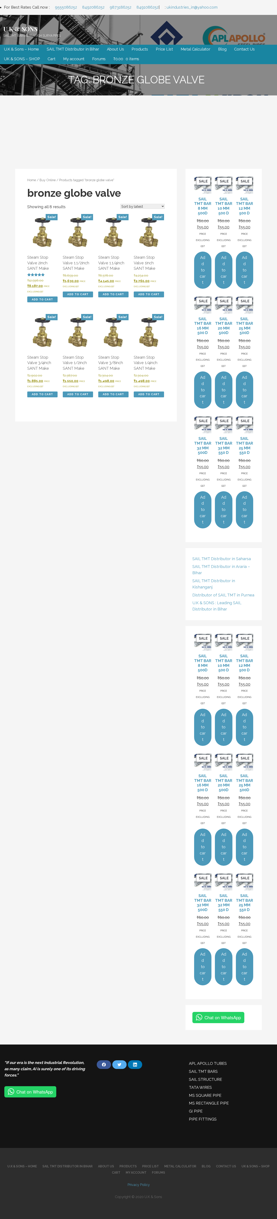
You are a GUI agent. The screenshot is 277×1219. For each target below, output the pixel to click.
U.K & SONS (20, 29)
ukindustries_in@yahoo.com (192, 7)
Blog (222, 49)
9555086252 (66, 7)
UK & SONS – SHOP (22, 59)
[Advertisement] (138, 128)
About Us (115, 49)
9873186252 (120, 7)
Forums (99, 59)
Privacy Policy (138, 1185)
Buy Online (48, 180)
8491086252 (148, 7)
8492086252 (93, 7)
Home (31, 180)
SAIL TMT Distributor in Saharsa (221, 558)
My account (73, 59)
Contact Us (244, 49)
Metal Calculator (195, 49)
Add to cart (42, 299)
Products (140, 49)
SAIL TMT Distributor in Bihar (73, 49)
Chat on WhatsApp (223, 1017)
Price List (164, 49)
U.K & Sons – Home (21, 49)
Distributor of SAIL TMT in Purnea (223, 595)
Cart (51, 59)
